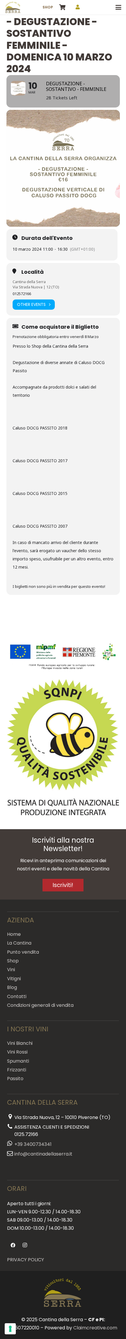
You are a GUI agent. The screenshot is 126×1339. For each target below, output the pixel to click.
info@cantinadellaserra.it (43, 1154)
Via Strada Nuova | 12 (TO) (36, 287)
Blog (12, 987)
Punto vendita (23, 952)
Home (14, 934)
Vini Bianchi (20, 1043)
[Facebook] (13, 1245)
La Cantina (19, 943)
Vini (11, 969)
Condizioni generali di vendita (40, 1005)
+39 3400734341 (33, 1144)
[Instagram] (24, 1245)
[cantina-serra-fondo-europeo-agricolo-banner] (63, 657)
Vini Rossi (17, 1052)
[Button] (78, 7)
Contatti (16, 996)
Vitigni (14, 978)
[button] (118, 7)
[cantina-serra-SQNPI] (63, 747)
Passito (15, 1078)
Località (32, 272)
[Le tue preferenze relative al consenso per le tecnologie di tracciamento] (10, 1328)
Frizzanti (16, 1069)
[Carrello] (62, 7)
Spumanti (18, 1061)
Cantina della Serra (29, 281)
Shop (13, 960)
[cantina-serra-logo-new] (13, 7)
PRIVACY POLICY (25, 1259)
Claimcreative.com (95, 1327)
